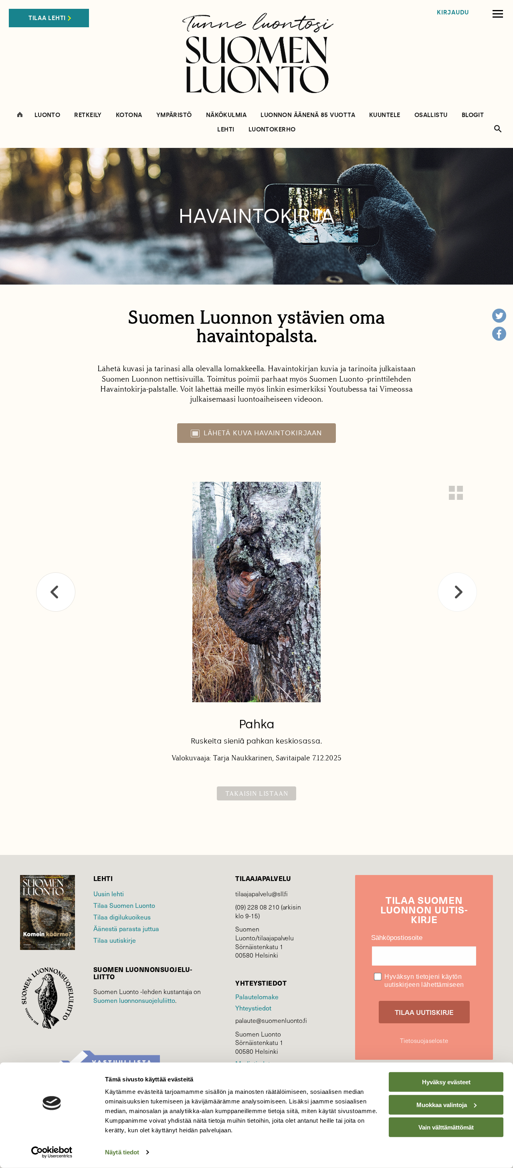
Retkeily (88, 115)
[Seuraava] (457, 592)
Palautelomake (256, 996)
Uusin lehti (108, 893)
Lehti (225, 130)
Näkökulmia (226, 115)
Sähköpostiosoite (396, 938)
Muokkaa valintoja (441, 1104)
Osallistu (431, 115)
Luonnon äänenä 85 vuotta (308, 115)
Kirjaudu (453, 12)
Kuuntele (384, 115)
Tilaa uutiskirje (114, 940)
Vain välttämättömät (446, 1127)
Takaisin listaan (256, 793)
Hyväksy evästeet (446, 1082)
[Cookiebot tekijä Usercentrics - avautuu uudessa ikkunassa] (52, 1152)
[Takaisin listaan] (456, 493)
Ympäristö (174, 115)
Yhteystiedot (253, 1008)
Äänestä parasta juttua (126, 928)
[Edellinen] (55, 592)
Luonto (47, 115)
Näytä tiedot (122, 1152)
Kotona (129, 115)
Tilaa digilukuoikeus (122, 917)
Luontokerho (272, 130)
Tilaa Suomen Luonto (124, 905)
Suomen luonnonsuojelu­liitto (134, 1000)
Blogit (473, 115)
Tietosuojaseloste (424, 1041)
